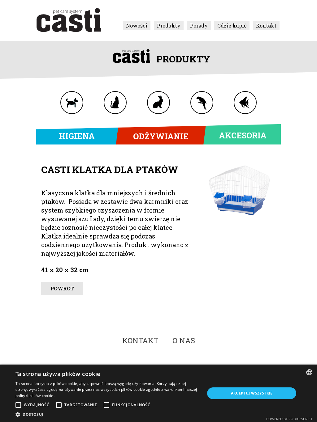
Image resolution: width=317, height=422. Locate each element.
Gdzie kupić (231, 25)
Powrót (62, 288)
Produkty (168, 25)
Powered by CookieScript (289, 418)
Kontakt (266, 25)
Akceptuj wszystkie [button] (252, 393)
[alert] (158, 393)
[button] (107, 414)
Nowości (136, 25)
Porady (199, 25)
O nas (183, 340)
